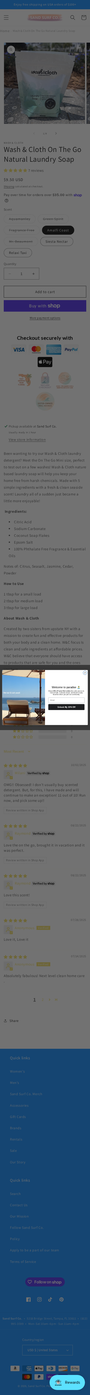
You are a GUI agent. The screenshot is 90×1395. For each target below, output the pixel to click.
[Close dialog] (85, 673)
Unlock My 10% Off (66, 707)
